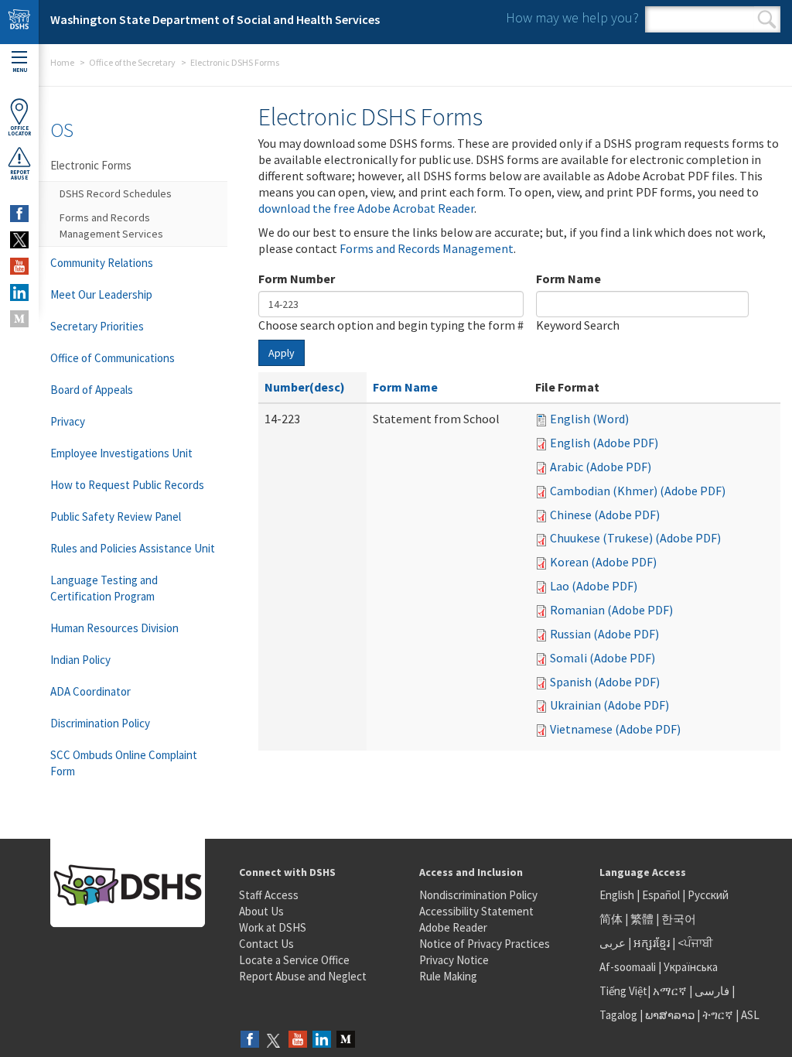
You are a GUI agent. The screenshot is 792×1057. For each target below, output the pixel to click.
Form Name (568, 278)
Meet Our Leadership (101, 294)
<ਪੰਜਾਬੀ (695, 943)
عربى (612, 943)
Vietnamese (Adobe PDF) (615, 729)
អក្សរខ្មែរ (651, 943)
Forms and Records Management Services (111, 225)
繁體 (643, 919)
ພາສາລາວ (670, 1014)
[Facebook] (250, 1040)
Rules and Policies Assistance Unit (132, 548)
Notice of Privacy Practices (484, 943)
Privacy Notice (454, 960)
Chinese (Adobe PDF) (605, 514)
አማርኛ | (672, 990)
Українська (691, 967)
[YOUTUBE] (19, 266)
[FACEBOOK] (19, 213)
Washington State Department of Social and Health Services (215, 19)
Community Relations (101, 262)
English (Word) (589, 418)
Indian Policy (80, 659)
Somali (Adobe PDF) (602, 657)
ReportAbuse (19, 175)
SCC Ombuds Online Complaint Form (123, 762)
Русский (708, 895)
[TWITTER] (19, 240)
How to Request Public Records (127, 484)
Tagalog (618, 1014)
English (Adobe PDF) (604, 442)
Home (62, 62)
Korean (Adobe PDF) (603, 562)
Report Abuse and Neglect (303, 976)
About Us (261, 911)
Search (766, 19)
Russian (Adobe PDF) (604, 633)
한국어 (678, 919)
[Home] (19, 22)
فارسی (710, 990)
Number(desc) (305, 387)
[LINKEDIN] (19, 292)
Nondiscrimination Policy (478, 895)
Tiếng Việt (623, 990)
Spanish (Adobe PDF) (605, 681)
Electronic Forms (90, 165)
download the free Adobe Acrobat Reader (366, 208)
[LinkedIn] (322, 1040)
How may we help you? (572, 17)
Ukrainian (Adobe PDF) (609, 705)
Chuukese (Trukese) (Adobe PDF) (635, 538)
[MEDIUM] (19, 319)
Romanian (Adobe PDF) (611, 609)
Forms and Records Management (427, 248)
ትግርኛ (717, 1014)
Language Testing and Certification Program (104, 588)
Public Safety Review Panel (115, 516)
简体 (611, 919)
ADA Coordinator (90, 691)
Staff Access (269, 895)
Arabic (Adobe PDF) (600, 466)
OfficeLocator (19, 131)
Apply (281, 353)
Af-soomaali (627, 967)
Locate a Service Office (294, 960)
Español (661, 895)
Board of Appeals (91, 389)
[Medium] (346, 1040)
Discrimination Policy (100, 723)
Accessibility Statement (476, 911)
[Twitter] (274, 1040)
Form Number (296, 278)
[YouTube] (298, 1040)
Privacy (67, 421)
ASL (750, 1014)
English (618, 895)
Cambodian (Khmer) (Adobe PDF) (637, 490)
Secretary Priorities (97, 326)
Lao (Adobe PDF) (593, 585)
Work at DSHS (272, 927)
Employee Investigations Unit (121, 453)
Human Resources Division (114, 628)
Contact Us (266, 943)
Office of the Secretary (132, 62)
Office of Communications (112, 358)
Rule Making (448, 976)
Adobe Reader (453, 927)
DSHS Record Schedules (116, 193)
